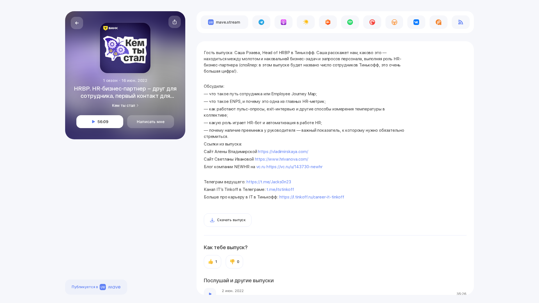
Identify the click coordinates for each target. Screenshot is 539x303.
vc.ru (260, 166)
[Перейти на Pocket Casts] (372, 22)
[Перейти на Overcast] (394, 22)
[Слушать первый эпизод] (210, 294)
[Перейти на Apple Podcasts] (284, 22)
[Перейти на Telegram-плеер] (261, 22)
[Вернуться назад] (77, 23)
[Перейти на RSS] (461, 22)
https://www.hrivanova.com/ (281, 159)
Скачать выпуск (231, 220)
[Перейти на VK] (416, 22)
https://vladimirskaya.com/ (283, 151)
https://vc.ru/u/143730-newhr (294, 166)
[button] (174, 22)
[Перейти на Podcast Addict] (438, 22)
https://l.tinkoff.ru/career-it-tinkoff (311, 197)
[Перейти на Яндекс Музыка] (306, 22)
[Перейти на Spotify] (350, 22)
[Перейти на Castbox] (328, 22)
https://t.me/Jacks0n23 (268, 181)
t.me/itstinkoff (280, 189)
